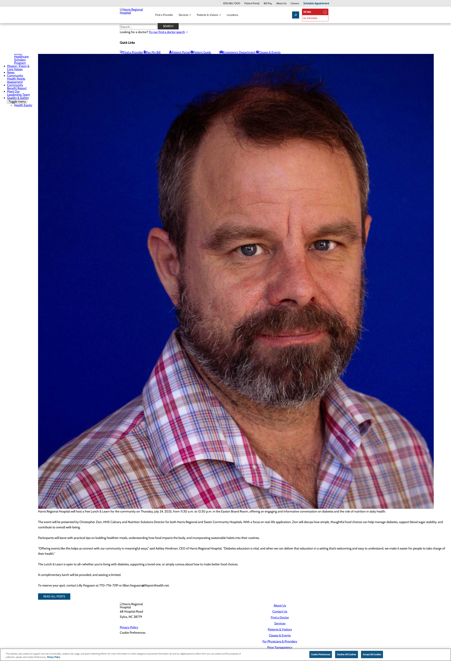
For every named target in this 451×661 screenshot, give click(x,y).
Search (168, 26)
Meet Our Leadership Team (18, 93)
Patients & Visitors (208, 15)
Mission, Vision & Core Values (18, 67)
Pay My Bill (153, 52)
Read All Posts (54, 596)
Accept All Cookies (372, 654)
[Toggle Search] (295, 14)
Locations (232, 15)
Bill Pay (268, 3)
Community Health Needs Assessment (16, 79)
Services (184, 15)
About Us (281, 3)
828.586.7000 (231, 3)
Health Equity (23, 105)
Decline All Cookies (346, 654)
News (10, 72)
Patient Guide (202, 52)
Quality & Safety (18, 99)
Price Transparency (279, 647)
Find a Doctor (280, 617)
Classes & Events (269, 52)
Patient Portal (252, 3)
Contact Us (279, 611)
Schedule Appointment (316, 3)
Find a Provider (164, 15)
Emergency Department (239, 52)
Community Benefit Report (17, 86)
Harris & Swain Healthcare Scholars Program (21, 56)
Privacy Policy (129, 627)
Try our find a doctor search (167, 32)
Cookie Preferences (320, 654)
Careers (295, 3)
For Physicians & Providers (279, 641)
